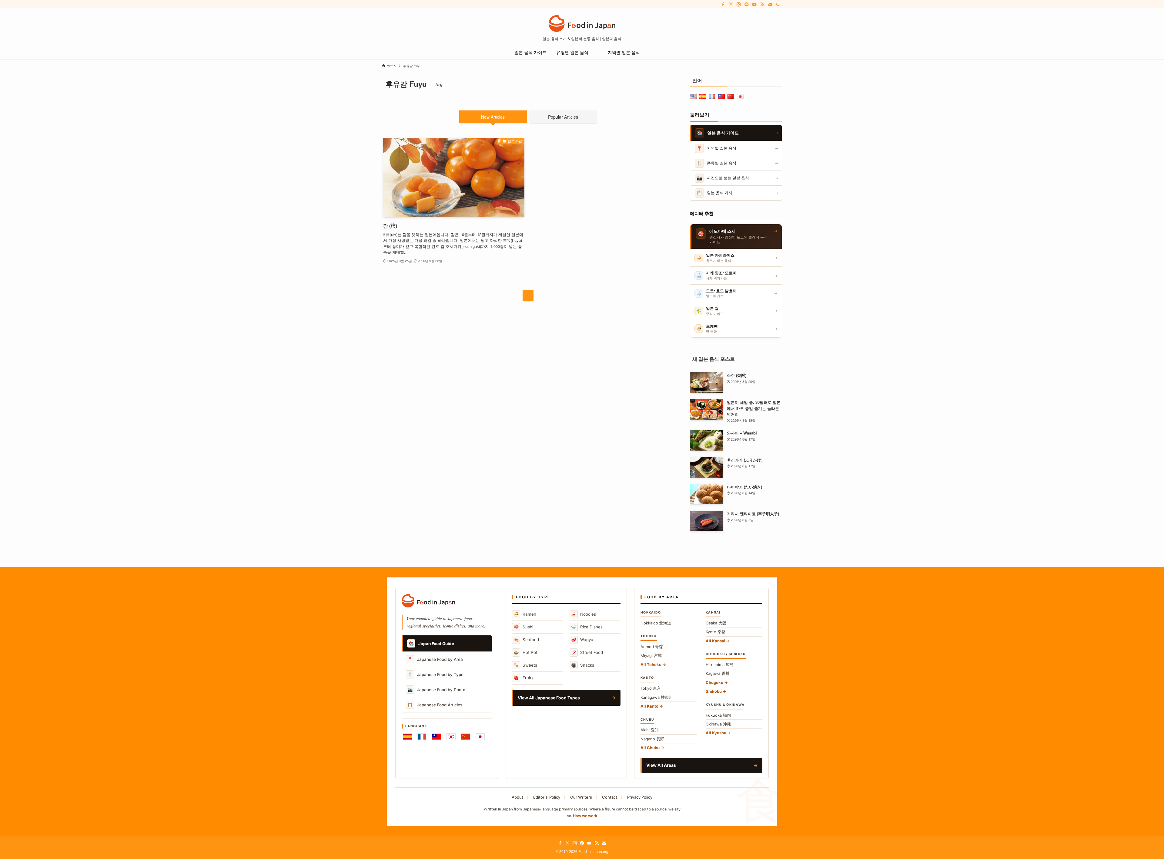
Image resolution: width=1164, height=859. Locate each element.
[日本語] (480, 736)
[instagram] (739, 4)
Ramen (524, 614)
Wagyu (582, 639)
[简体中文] (465, 736)
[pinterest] (747, 4)
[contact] (770, 4)
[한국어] (451, 736)
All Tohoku (651, 664)
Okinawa (718, 724)
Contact (609, 797)
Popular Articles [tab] (563, 117)
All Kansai (715, 640)
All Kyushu (716, 732)
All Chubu (650, 747)
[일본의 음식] (582, 23)
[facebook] (723, 4)
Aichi (650, 729)
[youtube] (754, 4)
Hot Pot (525, 652)
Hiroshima (720, 664)
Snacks (582, 665)
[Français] (422, 736)
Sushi (523, 626)
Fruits (523, 677)
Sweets (525, 665)
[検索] (778, 4)
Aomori (652, 646)
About (517, 797)
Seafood (526, 639)
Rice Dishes (587, 626)
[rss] (762, 4)
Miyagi (651, 655)
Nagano (652, 738)
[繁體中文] (436, 736)
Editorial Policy (546, 797)
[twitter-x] (731, 4)
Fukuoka (718, 715)
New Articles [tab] (493, 117)
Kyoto (715, 631)
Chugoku (714, 682)
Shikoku (714, 691)
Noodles (583, 614)
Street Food (587, 652)
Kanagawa (657, 697)
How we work (585, 815)
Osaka (716, 623)
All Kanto (649, 706)
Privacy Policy (639, 797)
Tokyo (651, 688)
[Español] (407, 736)
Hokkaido (656, 623)
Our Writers (581, 797)
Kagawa (717, 673)
